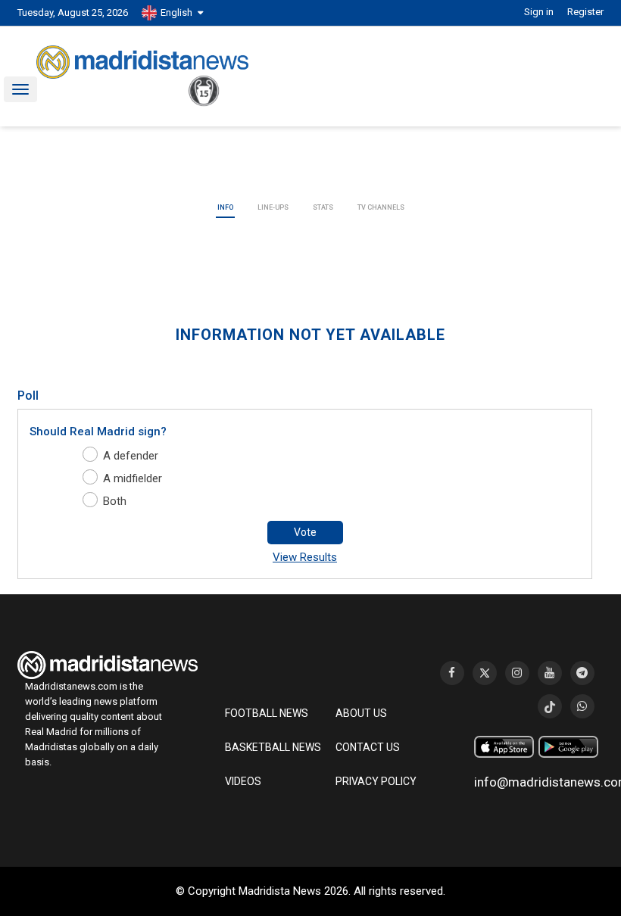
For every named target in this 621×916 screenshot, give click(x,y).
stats (323, 207)
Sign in (539, 11)
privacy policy (376, 781)
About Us (361, 713)
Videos (243, 781)
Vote (305, 532)
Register (585, 11)
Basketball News (273, 747)
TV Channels (380, 207)
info (225, 207)
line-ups (273, 207)
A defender (130, 456)
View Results (305, 557)
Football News (266, 713)
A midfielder (132, 478)
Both (114, 501)
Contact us (367, 747)
